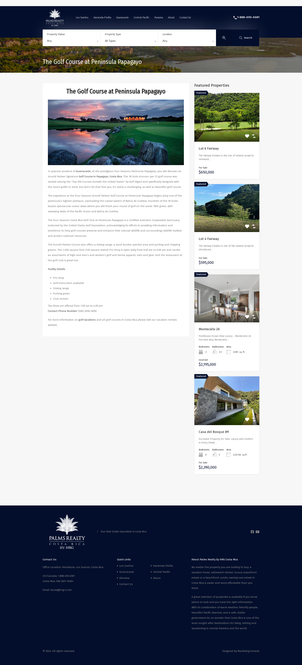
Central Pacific (141, 17)
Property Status (56, 34)
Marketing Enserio (248, 651)
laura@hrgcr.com (61, 589)
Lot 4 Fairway (209, 239)
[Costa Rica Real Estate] (55, 24)
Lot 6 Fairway (209, 148)
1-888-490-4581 (248, 17)
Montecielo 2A (209, 329)
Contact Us (185, 17)
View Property (227, 132)
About (171, 17)
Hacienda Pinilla (102, 17)
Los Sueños (82, 17)
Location (167, 34)
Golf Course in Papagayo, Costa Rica (100, 176)
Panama (158, 17)
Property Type (113, 34)
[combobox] (71, 42)
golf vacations (87, 319)
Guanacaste (122, 17)
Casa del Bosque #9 (214, 432)
